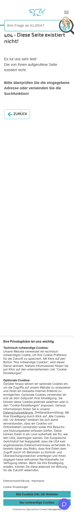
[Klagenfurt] (37, 12)
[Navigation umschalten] (66, 12)
